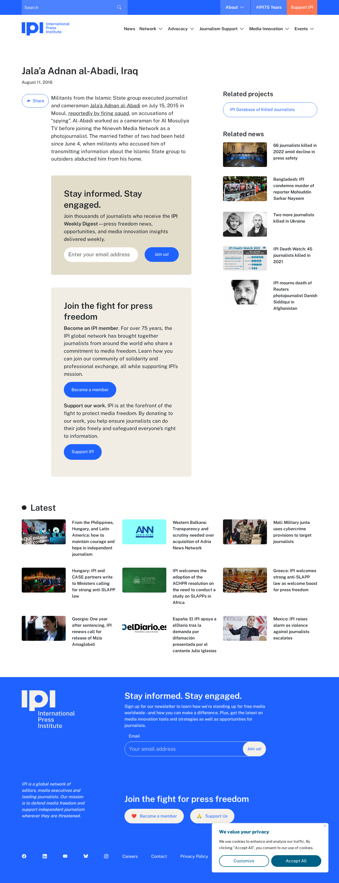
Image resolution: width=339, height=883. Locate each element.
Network (147, 28)
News (129, 28)
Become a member (90, 389)
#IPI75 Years (269, 7)
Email (134, 736)
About (232, 7)
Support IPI (302, 7)
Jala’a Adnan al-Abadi (115, 105)
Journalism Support (218, 28)
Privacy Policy (194, 856)
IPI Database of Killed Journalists (262, 109)
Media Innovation (266, 28)
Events (301, 28)
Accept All (296, 860)
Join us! (162, 254)
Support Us (212, 816)
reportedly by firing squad (98, 113)
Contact (159, 856)
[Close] (325, 825)
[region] (270, 847)
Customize (244, 860)
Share (38, 100)
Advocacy (178, 28)
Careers (130, 856)
